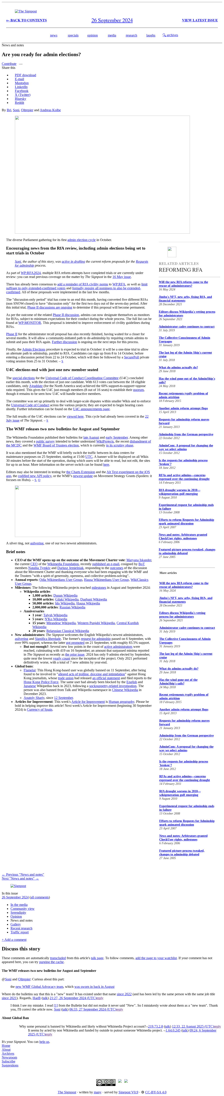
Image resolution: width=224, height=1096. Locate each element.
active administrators (118, 646)
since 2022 (124, 994)
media (112, 35)
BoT (141, 564)
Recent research (21, 928)
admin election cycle (81, 240)
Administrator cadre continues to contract (187, 326)
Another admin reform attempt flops (183, 408)
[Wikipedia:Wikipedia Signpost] (26, 11)
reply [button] (99, 998)
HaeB (37, 998)
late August (91, 437)
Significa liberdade (48, 639)
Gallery (15, 924)
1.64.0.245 (173, 1030)
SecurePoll (131, 357)
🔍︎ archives (170, 35)
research (131, 35)
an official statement (106, 678)
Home (6, 1045)
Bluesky (20, 99)
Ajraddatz (36, 386)
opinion (92, 35)
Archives (8, 1053)
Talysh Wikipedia (55, 615)
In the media (19, 905)
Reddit (19, 102)
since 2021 (9, 998)
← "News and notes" (23, 874)
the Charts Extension (80, 472)
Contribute (9, 64)
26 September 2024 (15, 897)
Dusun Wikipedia (65, 595)
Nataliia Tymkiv (39, 568)
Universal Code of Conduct (30, 405)
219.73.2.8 (155, 1026)
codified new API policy (34, 476)
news (53, 35)
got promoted (75, 642)
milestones (99, 587)
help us (44, 1042)
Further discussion (64, 342)
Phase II (11, 334)
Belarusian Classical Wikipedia (67, 631)
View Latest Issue (200, 20)
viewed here (75, 416)
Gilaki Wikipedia (67, 599)
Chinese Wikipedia (125, 690)
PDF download (25, 75)
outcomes (116, 568)
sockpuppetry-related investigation (112, 686)
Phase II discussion (66, 315)
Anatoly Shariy (34, 698)
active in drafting (73, 261)
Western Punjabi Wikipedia (96, 623)
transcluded (58, 958)
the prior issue (74, 654)
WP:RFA (118, 284)
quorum (138, 390)
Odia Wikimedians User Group (60, 580)
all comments (40, 897)
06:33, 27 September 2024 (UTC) (92, 1009)
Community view (22, 908)
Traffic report (19, 932)
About (6, 1049)
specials (73, 35)
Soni (16, 110)
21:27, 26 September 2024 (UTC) (73, 998)
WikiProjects (105, 441)
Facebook (21, 91)
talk (45, 998)
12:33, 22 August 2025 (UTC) (193, 1026)
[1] (56, 1005)
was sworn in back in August (94, 986)
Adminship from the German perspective (186, 434)
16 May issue (121, 277)
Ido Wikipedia (65, 603)
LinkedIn (21, 87)
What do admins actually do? (178, 367)
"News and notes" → (20, 878)
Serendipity (18, 912)
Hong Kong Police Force (41, 682)
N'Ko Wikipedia (56, 619)
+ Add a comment (14, 939)
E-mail (19, 79)
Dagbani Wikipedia (93, 599)
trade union (66, 678)
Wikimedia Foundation (63, 564)
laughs (150, 35)
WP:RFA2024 (31, 273)
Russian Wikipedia (72, 607)
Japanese (30, 686)
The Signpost (67, 1092)
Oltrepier (27, 110)
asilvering (37, 543)
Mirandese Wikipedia (61, 623)
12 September (63, 698)
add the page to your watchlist (156, 958)
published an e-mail (105, 564)
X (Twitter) (22, 95)
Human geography (121, 701)
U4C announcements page (91, 409)
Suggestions (10, 1065)
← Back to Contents (26, 20)
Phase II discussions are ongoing (49, 307)
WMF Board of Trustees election (56, 445)
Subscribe (8, 1061)
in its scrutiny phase (119, 445)
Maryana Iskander (138, 560)
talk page (97, 958)
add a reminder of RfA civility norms (82, 284)
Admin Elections (33, 349)
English (131, 682)
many (98, 1092)
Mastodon (22, 83)
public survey (45, 441)
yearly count (61, 658)
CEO (34, 564)
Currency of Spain (39, 709)
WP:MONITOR (29, 323)
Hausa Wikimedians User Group (106, 580)
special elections (23, 378)
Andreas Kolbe (50, 110)
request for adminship (96, 639)
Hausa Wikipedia (88, 603)
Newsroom (9, 1057)
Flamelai (29, 670)
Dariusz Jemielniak (70, 568)
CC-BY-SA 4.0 (155, 1092)
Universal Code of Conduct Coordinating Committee (82, 378)
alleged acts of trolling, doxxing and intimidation (91, 674)
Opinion (16, 916)
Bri (9, 110)
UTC (89, 457)
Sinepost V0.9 (128, 1092)
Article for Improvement (88, 701)
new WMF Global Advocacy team (39, 986)
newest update (83, 476)
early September (117, 437)
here (106, 464)
